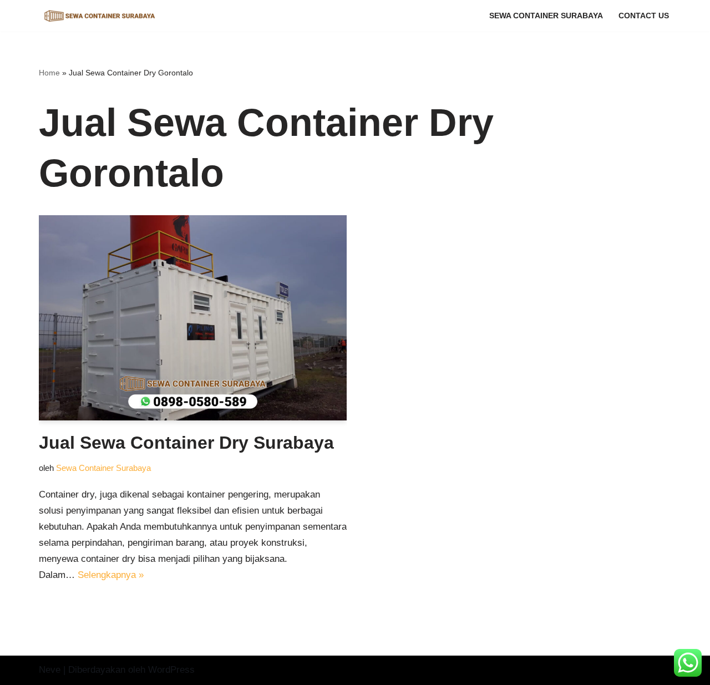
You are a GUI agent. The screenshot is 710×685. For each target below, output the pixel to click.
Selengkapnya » (111, 575)
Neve (49, 669)
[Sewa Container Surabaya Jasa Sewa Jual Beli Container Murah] (99, 16)
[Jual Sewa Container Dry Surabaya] (193, 317)
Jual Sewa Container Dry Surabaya (186, 443)
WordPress (171, 669)
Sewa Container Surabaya (546, 16)
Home (49, 72)
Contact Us (643, 16)
